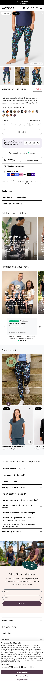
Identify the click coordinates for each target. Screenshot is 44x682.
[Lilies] (3, 115)
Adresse (6, 639)
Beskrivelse (7, 191)
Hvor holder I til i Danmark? (13, 475)
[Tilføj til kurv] (30, 442)
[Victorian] (3, 111)
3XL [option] (39, 124)
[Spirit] (29, 111)
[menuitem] (23, 7)
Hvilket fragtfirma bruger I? (14, 494)
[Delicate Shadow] (36, 111)
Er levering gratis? (10, 481)
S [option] (10, 124)
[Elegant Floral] (11, 111)
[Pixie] (7, 115)
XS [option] (4, 124)
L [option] (20, 124)
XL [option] (26, 124)
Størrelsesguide (33, 120)
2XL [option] (32, 124)
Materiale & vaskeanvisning (14, 197)
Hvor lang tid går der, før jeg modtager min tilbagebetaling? (19, 525)
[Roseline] (14, 115)
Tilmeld (22, 603)
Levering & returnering (12, 203)
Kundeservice (8, 621)
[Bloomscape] (25, 111)
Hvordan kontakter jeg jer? (13, 469)
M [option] (15, 124)
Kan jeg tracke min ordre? (13, 488)
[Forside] (8, 7)
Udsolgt (22, 132)
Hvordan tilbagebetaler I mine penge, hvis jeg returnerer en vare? (18, 519)
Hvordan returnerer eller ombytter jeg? (19, 513)
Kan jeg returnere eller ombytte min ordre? (17, 506)
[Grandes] (11, 115)
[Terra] (14, 111)
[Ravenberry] (22, 111)
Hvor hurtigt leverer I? (11, 531)
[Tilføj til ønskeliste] (42, 13)
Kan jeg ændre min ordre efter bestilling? (20, 500)
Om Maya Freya (9, 627)
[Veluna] (33, 111)
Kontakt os (6, 633)
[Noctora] (18, 111)
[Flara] (7, 111)
